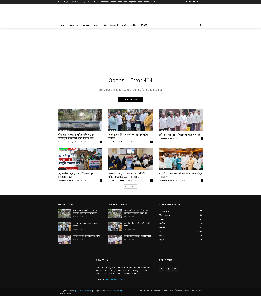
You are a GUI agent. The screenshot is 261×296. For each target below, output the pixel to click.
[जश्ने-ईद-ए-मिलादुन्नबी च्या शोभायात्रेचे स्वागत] (130, 120)
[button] (200, 25)
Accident (62, 169)
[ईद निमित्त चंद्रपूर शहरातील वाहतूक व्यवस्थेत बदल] (80, 159)
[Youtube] (201, 2)
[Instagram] (190, 2)
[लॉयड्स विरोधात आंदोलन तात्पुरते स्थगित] (181, 120)
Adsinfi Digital (119, 290)
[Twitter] (194, 2)
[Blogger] (161, 269)
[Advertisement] (150, 14)
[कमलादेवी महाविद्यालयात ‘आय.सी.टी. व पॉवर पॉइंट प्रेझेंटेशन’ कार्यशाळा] (130, 159)
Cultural (112, 130)
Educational (113, 169)
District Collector (64, 130)
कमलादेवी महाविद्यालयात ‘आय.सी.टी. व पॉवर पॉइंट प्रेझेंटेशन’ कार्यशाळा (127, 175)
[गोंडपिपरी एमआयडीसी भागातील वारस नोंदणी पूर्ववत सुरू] (181, 159)
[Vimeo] (197, 2)
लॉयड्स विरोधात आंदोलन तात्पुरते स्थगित (179, 134)
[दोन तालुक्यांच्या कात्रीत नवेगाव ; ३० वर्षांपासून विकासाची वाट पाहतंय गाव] (80, 120)
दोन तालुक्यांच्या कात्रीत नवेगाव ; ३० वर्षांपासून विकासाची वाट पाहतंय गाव (76, 136)
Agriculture (164, 130)
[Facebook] (186, 2)
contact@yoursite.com (116, 279)
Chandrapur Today (65, 142)
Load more (129, 186)
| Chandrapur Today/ (83, 290)
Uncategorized (165, 169)
